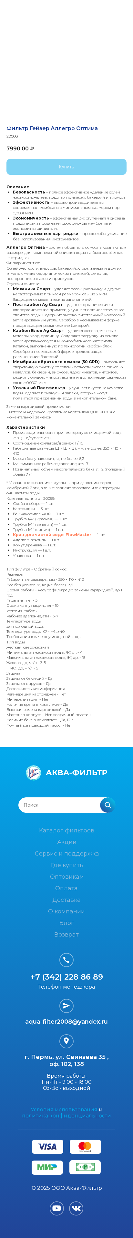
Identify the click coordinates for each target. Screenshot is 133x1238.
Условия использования (64, 1110)
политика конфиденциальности (66, 1116)
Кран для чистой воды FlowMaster (52, 534)
